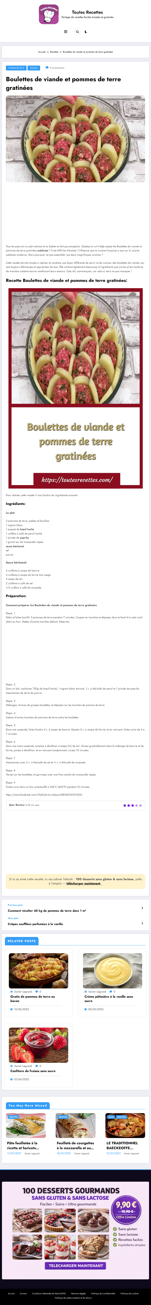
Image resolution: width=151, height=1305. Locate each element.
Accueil (11, 1293)
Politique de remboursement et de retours (73, 1297)
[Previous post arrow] (142, 908)
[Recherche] (77, 32)
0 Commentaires (57, 67)
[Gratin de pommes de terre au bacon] (38, 970)
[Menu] (66, 31)
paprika (24, 538)
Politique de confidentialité (103, 1293)
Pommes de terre (16, 67)
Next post (13, 918)
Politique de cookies (129, 1293)
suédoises (42, 250)
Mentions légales (78, 1293)
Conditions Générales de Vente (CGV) (49, 1293)
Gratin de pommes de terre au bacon (32, 999)
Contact (23, 1293)
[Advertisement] (75, 216)
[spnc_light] (86, 32)
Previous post (15, 905)
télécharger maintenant (83, 883)
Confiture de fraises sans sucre (32, 1071)
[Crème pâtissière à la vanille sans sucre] (112, 970)
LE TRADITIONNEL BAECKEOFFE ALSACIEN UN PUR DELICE (123, 1146)
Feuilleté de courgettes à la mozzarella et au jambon (75, 1146)
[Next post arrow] (142, 923)
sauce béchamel (15, 546)
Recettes (33, 67)
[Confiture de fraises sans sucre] (38, 1045)
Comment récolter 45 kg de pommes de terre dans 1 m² (47, 911)
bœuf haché (27, 529)
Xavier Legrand (23, 992)
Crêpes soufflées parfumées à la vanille (35, 924)
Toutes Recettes (87, 12)
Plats (111, 1117)
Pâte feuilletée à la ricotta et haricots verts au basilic (22, 1146)
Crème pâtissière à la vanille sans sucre (109, 999)
